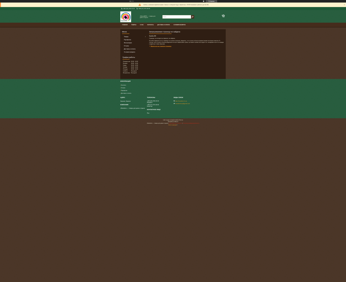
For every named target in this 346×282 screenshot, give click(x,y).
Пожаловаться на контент (175, 123)
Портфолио (127, 39)
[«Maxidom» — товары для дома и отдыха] (129, 16)
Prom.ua (181, 120)
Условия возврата (179, 24)
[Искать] (192, 17)
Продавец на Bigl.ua (173, 121)
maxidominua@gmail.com (182, 103)
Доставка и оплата (163, 24)
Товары (133, 24)
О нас (142, 24)
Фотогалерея (128, 43)
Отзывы (126, 46)
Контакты (150, 24)
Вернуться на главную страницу (161, 46)
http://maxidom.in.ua (181, 101)
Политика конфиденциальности (191, 123)
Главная (125, 24)
